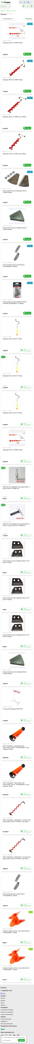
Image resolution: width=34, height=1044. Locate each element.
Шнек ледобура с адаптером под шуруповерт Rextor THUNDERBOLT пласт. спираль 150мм (16, 784)
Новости (3, 1005)
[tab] (15, 741)
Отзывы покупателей (7, 1014)
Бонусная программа (7, 1023)
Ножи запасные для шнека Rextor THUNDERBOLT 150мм (14, 894)
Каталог (3, 998)
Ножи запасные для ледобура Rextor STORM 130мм (15, 191)
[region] (17, 31)
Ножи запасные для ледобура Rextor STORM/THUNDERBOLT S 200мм (15, 302)
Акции (2, 1003)
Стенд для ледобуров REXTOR (12, 709)
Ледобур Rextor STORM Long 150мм (14, 154)
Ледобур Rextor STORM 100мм (13, 43)
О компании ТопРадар (7, 1009)
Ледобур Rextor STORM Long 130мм (14, 117)
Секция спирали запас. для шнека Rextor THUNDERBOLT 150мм (16, 931)
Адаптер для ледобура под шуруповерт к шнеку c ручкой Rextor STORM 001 (16, 524)
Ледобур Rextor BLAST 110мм (12, 339)
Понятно (21, 1040)
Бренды (9, 10)
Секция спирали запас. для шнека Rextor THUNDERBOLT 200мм (16, 968)
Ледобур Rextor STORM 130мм (13, 80)
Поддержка (4, 1021)
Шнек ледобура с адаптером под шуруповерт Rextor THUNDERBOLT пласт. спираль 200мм (16, 747)
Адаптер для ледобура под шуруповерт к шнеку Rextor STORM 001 (16, 487)
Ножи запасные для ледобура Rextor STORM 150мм (15, 228)
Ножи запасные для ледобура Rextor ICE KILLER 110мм (16, 561)
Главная (3, 10)
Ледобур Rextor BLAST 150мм (12, 413)
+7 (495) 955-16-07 (6, 990)
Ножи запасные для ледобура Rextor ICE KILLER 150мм (16, 635)
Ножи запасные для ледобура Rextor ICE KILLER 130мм (16, 598)
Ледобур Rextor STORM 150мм (13, 450)
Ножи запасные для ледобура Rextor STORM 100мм (15, 672)
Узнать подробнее (6, 1040)
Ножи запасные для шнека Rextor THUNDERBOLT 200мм (14, 265)
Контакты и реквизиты (7, 1012)
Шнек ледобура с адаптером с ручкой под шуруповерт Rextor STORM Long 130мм (17, 857)
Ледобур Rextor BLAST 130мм (12, 376)
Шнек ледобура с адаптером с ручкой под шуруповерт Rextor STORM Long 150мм (17, 820)
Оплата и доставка (6, 1019)
